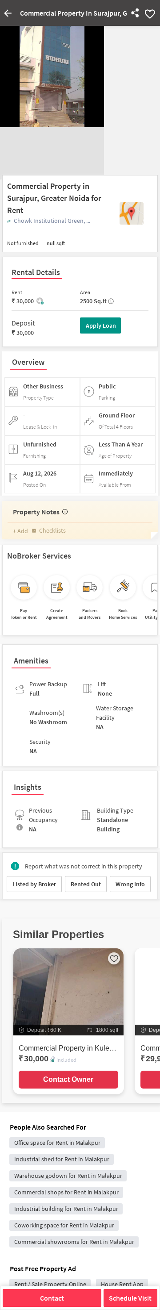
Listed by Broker (34, 884)
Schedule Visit (130, 1297)
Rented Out (86, 884)
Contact (52, 1297)
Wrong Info (130, 884)
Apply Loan (101, 325)
